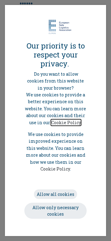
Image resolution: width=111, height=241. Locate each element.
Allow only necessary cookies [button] (55, 211)
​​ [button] (55, 194)
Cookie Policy (66, 122)
